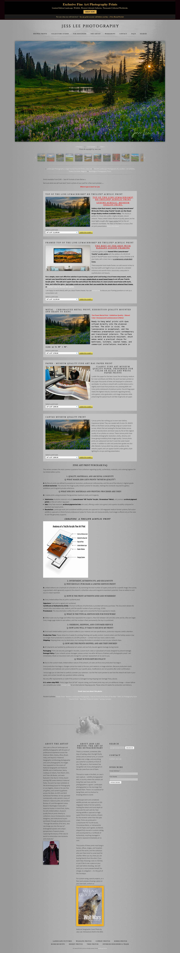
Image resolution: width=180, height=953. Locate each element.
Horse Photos (120, 941)
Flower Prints (60, 696)
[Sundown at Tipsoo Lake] (41, 160)
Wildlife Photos (84, 941)
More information (113, 226)
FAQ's (133, 34)
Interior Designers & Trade (116, 944)
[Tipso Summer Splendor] (78, 160)
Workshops (110, 34)
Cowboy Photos (103, 941)
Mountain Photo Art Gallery (89, 699)
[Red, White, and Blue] (135, 160)
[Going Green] (69, 160)
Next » (102, 147)
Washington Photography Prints (100, 171)
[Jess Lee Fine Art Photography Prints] (90, 27)
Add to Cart (86, 232)
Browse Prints (40, 34)
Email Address (114, 771)
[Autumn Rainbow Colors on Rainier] (97, 160)
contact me (96, 290)
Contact (123, 34)
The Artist (96, 34)
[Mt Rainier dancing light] (50, 160)
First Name (113, 776)
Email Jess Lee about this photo (90, 691)
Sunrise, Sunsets (105, 699)
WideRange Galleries (102, 948)
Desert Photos (76, 944)
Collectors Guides (60, 34)
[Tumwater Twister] (125, 160)
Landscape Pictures (62, 941)
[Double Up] (88, 160)
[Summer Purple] (60, 160)
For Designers (79, 34)
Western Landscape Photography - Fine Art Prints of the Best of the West (91, 696)
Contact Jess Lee (115, 759)
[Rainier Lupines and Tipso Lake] (107, 160)
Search (143, 34)
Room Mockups (58, 944)
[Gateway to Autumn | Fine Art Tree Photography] (116, 160)
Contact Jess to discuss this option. (60, 287)
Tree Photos (93, 944)
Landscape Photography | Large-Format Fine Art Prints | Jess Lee (69, 169)
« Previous (78, 147)
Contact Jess (65, 685)
